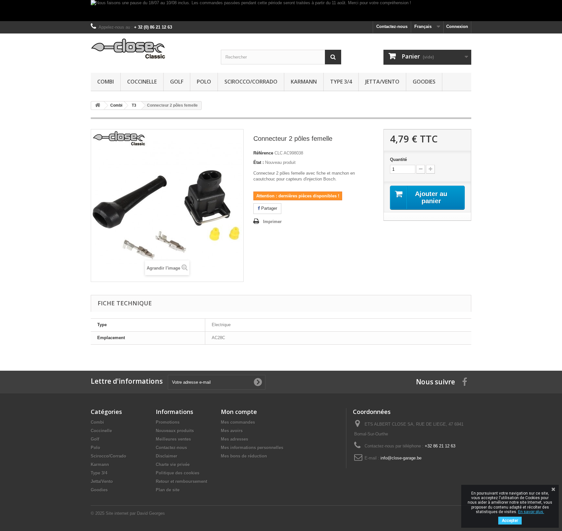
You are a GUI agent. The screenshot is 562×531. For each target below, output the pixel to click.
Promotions (168, 422)
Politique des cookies (177, 473)
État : (258, 162)
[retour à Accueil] (97, 105)
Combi (105, 81)
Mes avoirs (232, 430)
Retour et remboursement (181, 481)
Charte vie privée (173, 464)
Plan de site (168, 489)
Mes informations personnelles (252, 447)
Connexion (457, 26)
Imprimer (272, 221)
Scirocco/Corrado (250, 81)
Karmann (304, 81)
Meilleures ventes (173, 439)
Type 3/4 (341, 81)
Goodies (424, 81)
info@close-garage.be (401, 458)
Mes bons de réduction (244, 456)
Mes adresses (234, 439)
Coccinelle (142, 81)
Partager (268, 208)
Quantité (398, 159)
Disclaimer (166, 456)
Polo (204, 81)
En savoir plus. (531, 512)
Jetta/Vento (382, 81)
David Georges (151, 513)
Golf (176, 81)
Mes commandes (238, 422)
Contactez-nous (392, 26)
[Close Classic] (151, 49)
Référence (263, 153)
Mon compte (239, 412)
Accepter (510, 520)
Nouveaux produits (175, 430)
